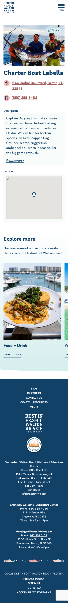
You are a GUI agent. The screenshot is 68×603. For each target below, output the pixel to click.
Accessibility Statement (34, 592)
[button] (34, 195)
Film (34, 388)
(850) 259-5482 (24, 98)
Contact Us (34, 398)
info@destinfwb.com (34, 493)
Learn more (12, 354)
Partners (34, 393)
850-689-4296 (38, 508)
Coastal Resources (34, 402)
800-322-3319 (38, 470)
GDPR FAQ (34, 588)
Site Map (34, 583)
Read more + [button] (15, 160)
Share (55, 30)
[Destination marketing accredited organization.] (34, 444)
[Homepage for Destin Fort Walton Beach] (34, 423)
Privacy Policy (34, 578)
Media (34, 407)
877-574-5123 (38, 535)
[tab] (29, 61)
